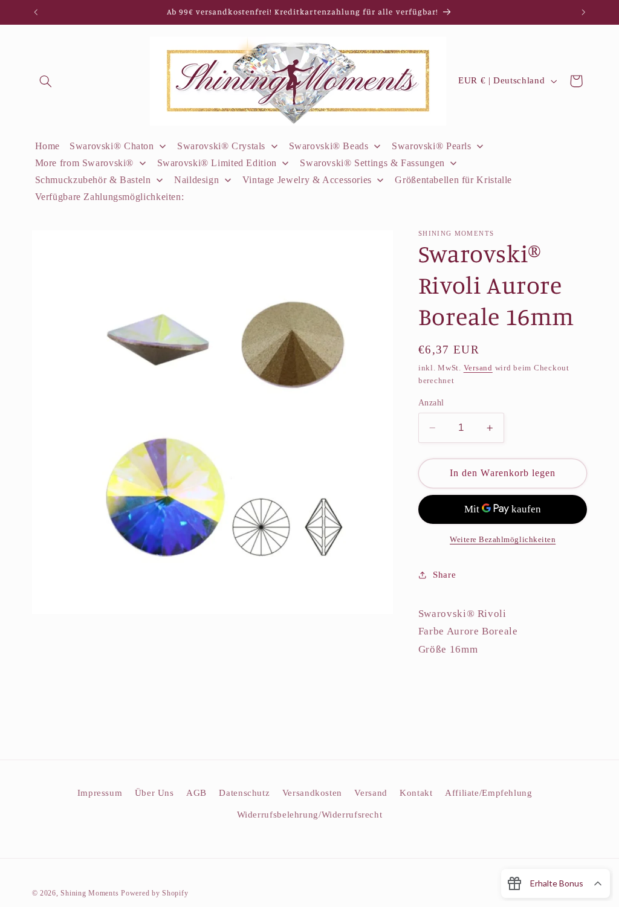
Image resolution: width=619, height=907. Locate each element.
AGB (196, 793)
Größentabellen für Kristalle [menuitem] (453, 180)
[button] (46, 81)
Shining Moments (90, 893)
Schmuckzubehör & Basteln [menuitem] (93, 180)
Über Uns (154, 793)
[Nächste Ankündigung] (583, 12)
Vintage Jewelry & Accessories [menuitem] (307, 180)
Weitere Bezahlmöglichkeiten (503, 539)
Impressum (100, 793)
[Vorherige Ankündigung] (35, 12)
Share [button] (444, 574)
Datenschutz (244, 793)
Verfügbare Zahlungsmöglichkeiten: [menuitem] (109, 197)
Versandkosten (312, 793)
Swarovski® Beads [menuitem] (329, 146)
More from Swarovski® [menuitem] (84, 163)
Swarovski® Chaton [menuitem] (112, 146)
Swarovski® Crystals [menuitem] (221, 146)
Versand (478, 368)
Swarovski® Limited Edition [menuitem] (217, 163)
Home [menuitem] (47, 146)
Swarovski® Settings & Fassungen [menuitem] (372, 163)
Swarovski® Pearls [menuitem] (432, 146)
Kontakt (416, 793)
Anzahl (431, 402)
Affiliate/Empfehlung (489, 793)
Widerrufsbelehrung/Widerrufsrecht (310, 814)
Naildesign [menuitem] (196, 180)
